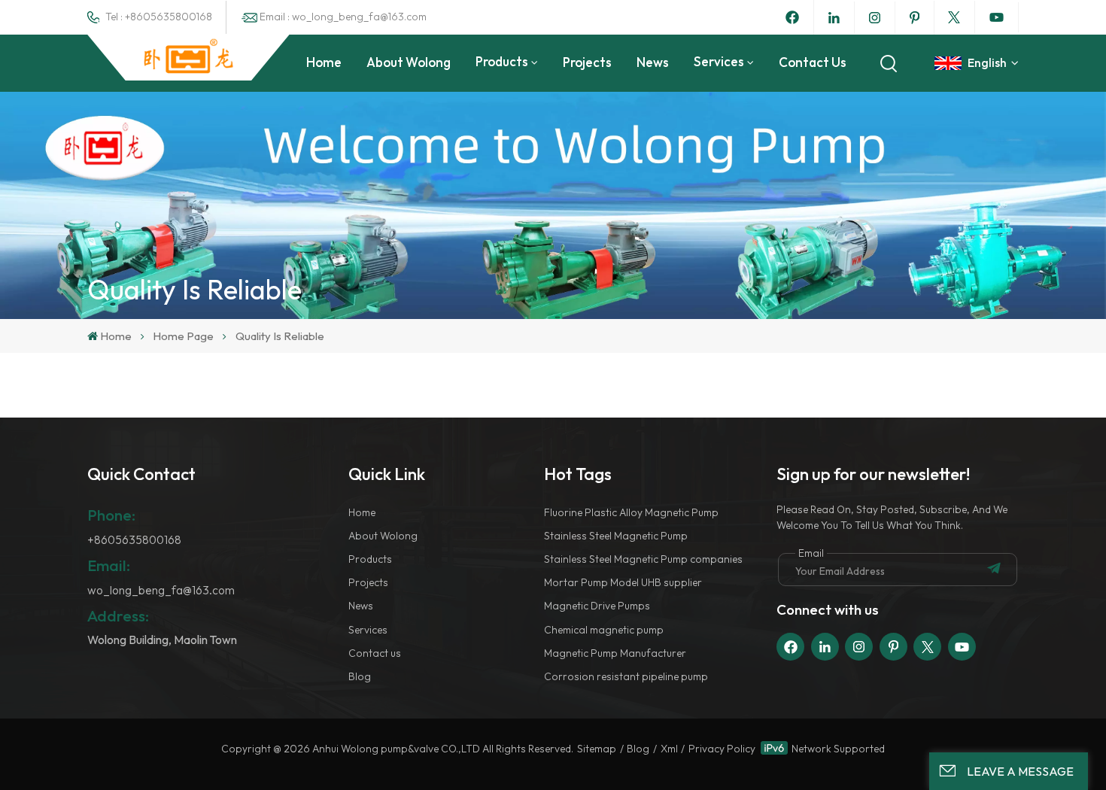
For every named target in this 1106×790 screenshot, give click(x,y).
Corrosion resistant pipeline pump (626, 676)
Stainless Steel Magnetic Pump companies (643, 559)
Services (719, 61)
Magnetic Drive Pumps (597, 605)
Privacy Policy (721, 748)
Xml (669, 748)
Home (324, 62)
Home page (183, 336)
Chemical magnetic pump (604, 630)
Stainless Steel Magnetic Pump (616, 535)
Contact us (812, 62)
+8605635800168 (134, 540)
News (653, 62)
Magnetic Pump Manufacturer (615, 653)
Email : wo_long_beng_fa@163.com (343, 16)
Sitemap (596, 748)
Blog (359, 676)
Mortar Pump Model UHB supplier (623, 582)
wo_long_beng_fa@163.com (161, 590)
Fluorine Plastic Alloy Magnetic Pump (631, 512)
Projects (587, 62)
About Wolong (408, 62)
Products (502, 61)
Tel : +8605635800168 (158, 16)
